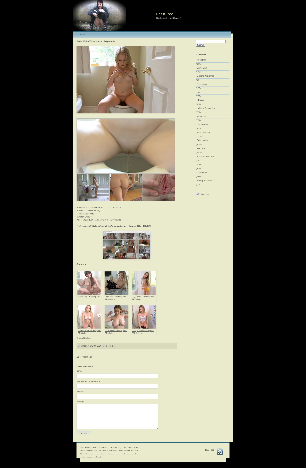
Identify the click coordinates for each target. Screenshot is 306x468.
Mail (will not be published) (88, 381)
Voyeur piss (202, 172)
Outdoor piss (202, 140)
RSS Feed (209, 450)
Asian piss (201, 60)
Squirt (199, 164)
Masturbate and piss (205, 132)
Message (80, 402)
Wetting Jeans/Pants (206, 181)
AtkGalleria (86, 338)
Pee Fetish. (202, 148)
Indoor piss (110, 346)
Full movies (202, 84)
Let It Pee (164, 14)
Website (80, 391)
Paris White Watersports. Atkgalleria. (96, 41)
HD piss (200, 100)
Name (79, 371)
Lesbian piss (202, 124)
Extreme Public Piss (205, 76)
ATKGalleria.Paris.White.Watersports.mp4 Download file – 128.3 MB (119, 226)
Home (82, 34)
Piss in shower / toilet (206, 156)
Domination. (202, 68)
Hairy (199, 92)
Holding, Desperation (206, 108)
